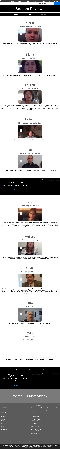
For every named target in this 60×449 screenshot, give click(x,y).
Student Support (4, 411)
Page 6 (30, 14)
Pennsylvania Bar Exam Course (36, 426)
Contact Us (3, 410)
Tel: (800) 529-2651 (42, 3)
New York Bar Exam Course (36, 422)
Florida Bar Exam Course (35, 420)
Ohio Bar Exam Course (35, 427)
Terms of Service (4, 429)
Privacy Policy (3, 419)
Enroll (57, 3)
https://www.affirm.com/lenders (51, 445)
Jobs (2, 427)
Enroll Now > (15, 189)
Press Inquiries (3, 412)
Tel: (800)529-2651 (4, 407)
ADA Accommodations (5, 422)
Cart (49, 1)
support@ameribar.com (5, 408)
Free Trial (34, 1)
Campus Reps (3, 426)
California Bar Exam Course (36, 419)
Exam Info (27, 1)
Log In (51, 3)
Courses (12, 1)
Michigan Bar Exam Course (36, 430)
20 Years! (56, 1)
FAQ (1, 423)
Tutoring (19, 1)
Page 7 (43, 14)
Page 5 (16, 14)
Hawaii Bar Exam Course (35, 432)
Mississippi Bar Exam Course (36, 429)
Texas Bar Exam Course (35, 423)
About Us (2, 420)
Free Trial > (15, 192)
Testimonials (42, 1)
